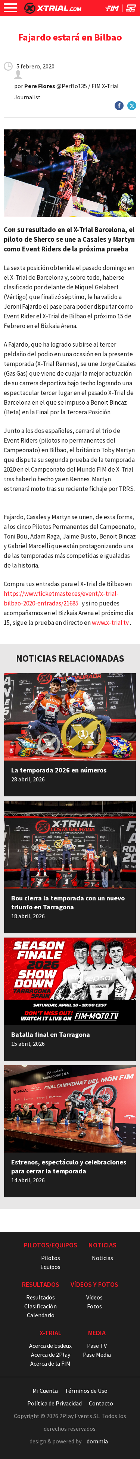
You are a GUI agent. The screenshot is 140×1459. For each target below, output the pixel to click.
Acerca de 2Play (50, 1354)
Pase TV (97, 1345)
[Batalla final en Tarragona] (70, 981)
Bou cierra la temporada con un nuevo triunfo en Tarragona (68, 902)
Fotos (94, 1306)
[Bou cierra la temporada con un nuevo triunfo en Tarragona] (70, 844)
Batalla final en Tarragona (50, 1034)
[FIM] (112, 9)
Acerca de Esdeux (50, 1345)
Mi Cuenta (45, 1390)
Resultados (40, 1297)
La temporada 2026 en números (58, 770)
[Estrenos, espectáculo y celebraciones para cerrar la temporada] (70, 1109)
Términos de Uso (86, 1390)
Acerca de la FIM (50, 1363)
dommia (97, 1441)
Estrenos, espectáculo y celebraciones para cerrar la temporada (68, 1166)
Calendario (41, 1315)
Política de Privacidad (54, 1403)
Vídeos (94, 1297)
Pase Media (97, 1354)
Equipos (50, 1266)
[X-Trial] (52, 11)
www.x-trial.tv (110, 622)
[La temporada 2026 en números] (70, 717)
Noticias (102, 1258)
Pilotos (50, 1258)
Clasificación (40, 1306)
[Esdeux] (130, 9)
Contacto (101, 1403)
